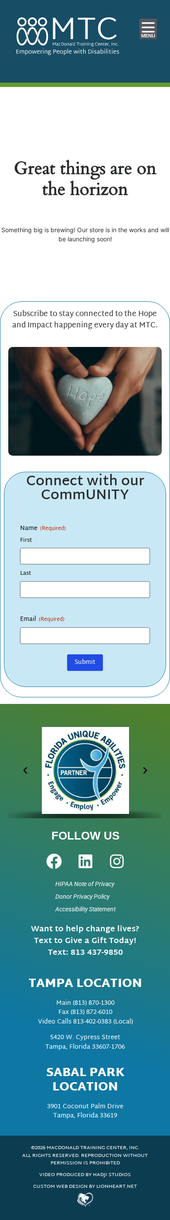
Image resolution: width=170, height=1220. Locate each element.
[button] (24, 770)
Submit (85, 662)
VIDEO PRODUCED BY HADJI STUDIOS (85, 1175)
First (26, 541)
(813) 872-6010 (91, 1012)
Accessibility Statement (85, 909)
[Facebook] (54, 861)
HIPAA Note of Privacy (84, 884)
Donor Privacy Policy (82, 896)
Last (25, 574)
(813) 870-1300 (94, 1003)
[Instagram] (117, 861)
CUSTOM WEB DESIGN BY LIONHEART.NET (85, 1186)
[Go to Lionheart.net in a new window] (85, 1199)
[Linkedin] (85, 861)
